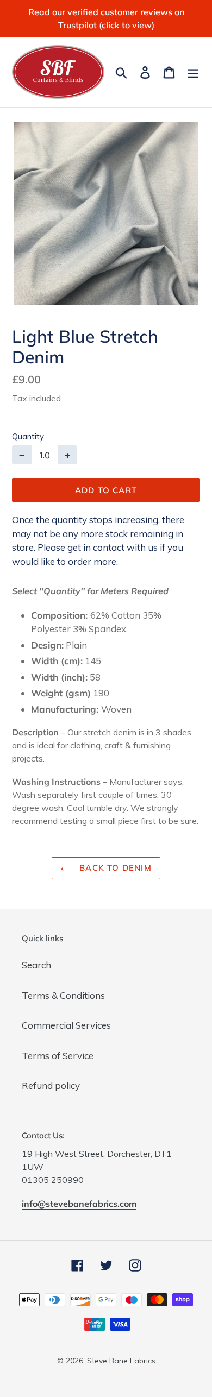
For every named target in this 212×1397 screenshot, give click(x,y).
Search (36, 965)
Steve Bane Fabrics (121, 1360)
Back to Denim (114, 868)
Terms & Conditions (63, 995)
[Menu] (193, 71)
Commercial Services (66, 1025)
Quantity (28, 436)
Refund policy (51, 1085)
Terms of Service (57, 1055)
